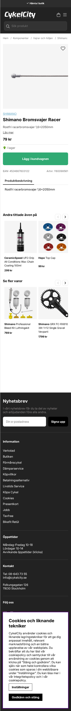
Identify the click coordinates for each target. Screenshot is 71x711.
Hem (5, 38)
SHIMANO (10, 114)
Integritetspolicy (25, 676)
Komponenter (21, 38)
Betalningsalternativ (16, 480)
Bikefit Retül (11, 522)
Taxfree (8, 516)
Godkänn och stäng (25, 697)
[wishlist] (63, 48)
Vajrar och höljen (43, 38)
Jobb (6, 510)
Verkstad (9, 450)
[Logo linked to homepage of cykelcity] (19, 14)
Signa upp (58, 421)
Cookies (8, 498)
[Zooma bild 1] (35, 76)
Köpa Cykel (10, 492)
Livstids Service (13, 486)
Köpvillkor (9, 474)
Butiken (8, 456)
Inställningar (20, 687)
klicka (38, 552)
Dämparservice (13, 468)
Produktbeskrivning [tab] (18, 180)
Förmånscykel (12, 462)
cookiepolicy (17, 680)
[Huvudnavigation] (65, 14)
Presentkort (10, 504)
